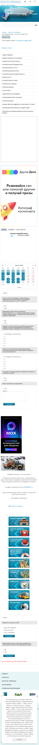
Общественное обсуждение (11, 94)
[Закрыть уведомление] (36, 696)
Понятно (19, 739)
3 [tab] (12, 515)
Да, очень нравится (10, 627)
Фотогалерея (6, 685)
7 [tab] (23, 515)
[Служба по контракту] (19, 506)
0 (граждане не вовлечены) (12, 334)
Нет (5, 308)
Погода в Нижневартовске (19, 233)
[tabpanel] (19, 506)
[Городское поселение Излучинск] (19, 10)
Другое (5, 391)
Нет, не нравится (9, 632)
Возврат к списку (7, 48)
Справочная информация (11, 688)
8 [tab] (26, 515)
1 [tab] (7, 515)
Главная (5, 674)
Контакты (5, 677)
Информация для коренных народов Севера (16, 107)
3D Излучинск (6, 90)
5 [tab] (18, 515)
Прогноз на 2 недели (23, 235)
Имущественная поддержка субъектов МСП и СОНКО (18, 104)
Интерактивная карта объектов (12, 97)
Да (5, 306)
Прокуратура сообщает (9, 84)
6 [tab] (20, 515)
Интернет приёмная (9, 681)
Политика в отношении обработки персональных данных (17, 112)
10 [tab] (31, 515)
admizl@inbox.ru (28, 487)
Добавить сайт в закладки (8, 5)
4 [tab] (15, 515)
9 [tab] (28, 515)
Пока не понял (8, 630)
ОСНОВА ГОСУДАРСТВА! (24, 40)
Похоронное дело (7, 101)
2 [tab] (9, 515)
